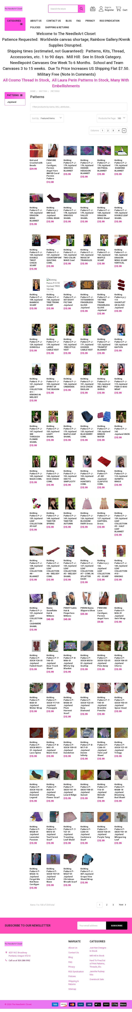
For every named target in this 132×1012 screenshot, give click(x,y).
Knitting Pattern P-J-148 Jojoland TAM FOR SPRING (53, 518)
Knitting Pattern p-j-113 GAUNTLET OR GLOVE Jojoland (120, 301)
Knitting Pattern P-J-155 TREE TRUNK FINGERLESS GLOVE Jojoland (103, 302)
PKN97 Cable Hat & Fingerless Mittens (70, 612)
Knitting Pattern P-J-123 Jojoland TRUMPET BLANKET (103, 344)
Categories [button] (14, 21)
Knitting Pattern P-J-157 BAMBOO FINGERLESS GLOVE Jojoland (87, 301)
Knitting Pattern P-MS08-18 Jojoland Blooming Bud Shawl (119, 791)
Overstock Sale (97, 979)
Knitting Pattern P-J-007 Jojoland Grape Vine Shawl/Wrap (86, 873)
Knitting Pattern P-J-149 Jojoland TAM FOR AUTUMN (70, 518)
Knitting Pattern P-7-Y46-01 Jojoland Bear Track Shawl (53, 662)
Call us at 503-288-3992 (19, 960)
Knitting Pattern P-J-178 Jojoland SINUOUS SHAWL (70, 212)
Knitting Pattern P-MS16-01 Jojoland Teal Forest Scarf (52, 833)
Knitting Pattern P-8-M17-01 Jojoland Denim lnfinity (86, 749)
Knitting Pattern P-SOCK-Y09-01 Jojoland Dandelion (70, 747)
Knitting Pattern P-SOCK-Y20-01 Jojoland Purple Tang (103, 831)
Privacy (90, 21)
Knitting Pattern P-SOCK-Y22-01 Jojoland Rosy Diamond (87, 704)
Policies (35, 27)
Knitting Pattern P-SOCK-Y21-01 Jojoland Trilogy (120, 747)
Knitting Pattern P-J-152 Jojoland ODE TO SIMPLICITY (70, 476)
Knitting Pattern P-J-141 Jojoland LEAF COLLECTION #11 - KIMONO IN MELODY (36, 388)
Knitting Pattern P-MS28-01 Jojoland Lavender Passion (35, 833)
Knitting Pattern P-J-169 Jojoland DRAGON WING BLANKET (36, 214)
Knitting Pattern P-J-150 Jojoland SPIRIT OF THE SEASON (53, 384)
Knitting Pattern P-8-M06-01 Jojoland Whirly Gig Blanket (70, 662)
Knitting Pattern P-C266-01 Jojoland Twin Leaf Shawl (102, 749)
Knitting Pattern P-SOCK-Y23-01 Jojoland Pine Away (103, 660)
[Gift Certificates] (93, 8)
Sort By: (35, 118)
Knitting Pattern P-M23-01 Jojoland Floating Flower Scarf (53, 791)
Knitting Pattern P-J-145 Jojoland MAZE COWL (36, 475)
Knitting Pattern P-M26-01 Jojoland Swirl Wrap (119, 613)
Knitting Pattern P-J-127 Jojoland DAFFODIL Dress (103, 518)
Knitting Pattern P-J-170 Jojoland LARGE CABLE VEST (53, 344)
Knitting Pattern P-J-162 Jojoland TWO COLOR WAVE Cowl (70, 255)
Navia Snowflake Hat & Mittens (52, 612)
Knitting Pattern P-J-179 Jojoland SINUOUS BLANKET (70, 165)
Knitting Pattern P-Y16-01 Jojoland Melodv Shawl (102, 791)
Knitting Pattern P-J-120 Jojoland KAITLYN (120, 343)
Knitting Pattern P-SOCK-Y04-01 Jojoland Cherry (120, 660)
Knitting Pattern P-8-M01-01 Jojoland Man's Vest (53, 747)
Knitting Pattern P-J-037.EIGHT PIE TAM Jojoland (70, 299)
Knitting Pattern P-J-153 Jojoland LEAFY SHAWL (53, 431)
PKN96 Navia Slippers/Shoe (87, 609)
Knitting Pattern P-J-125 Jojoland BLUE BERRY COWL (86, 431)
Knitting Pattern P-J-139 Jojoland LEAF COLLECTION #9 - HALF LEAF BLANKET (120, 522)
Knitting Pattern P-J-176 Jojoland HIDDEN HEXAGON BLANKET (86, 166)
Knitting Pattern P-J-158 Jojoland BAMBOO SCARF (36, 299)
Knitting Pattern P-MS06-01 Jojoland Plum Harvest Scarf (69, 705)
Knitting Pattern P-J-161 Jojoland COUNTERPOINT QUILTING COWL (55, 256)
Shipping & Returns (57, 27)
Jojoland (11, 102)
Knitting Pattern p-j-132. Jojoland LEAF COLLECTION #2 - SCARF (103, 568)
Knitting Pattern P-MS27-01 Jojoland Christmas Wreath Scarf (70, 875)
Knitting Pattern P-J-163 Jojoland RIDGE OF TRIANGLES (86, 255)
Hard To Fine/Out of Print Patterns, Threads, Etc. (97, 963)
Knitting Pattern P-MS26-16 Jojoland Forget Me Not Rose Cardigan (35, 876)
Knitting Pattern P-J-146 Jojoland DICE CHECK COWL (53, 476)
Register (109, 10)
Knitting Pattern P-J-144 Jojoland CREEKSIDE (70, 383)
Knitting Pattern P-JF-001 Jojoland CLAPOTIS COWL (102, 477)
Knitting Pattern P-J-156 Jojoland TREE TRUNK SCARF (53, 299)
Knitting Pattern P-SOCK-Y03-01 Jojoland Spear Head (120, 702)
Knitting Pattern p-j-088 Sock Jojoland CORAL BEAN (53, 212)
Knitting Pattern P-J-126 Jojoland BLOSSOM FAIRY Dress (86, 518)
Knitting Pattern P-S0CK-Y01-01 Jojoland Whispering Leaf (120, 833)
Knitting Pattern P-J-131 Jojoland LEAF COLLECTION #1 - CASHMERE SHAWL (36, 617)
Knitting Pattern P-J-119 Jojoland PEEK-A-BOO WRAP (120, 384)
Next (121, 905)
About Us (36, 21)
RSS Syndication (109, 21)
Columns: (95, 130)
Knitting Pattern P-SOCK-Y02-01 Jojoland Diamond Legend (36, 791)
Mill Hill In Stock (97, 955)
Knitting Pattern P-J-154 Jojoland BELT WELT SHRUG (103, 384)
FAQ (78, 21)
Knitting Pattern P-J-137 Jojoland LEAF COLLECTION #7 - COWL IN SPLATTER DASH (87, 569)
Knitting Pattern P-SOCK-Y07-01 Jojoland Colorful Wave (53, 875)
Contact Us (53, 21)
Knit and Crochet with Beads (36, 163)
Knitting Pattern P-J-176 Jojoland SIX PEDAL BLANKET (103, 165)
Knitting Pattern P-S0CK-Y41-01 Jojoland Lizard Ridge (70, 789)
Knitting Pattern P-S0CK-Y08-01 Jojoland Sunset (86, 789)
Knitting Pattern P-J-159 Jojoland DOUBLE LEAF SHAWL (121, 212)
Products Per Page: (107, 118)
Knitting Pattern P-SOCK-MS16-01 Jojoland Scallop (86, 660)
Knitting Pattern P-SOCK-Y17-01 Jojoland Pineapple (53, 702)
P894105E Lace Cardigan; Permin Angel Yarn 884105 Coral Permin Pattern (53, 169)
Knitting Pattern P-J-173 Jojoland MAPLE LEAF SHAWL (70, 431)
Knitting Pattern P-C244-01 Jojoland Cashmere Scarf (85, 833)
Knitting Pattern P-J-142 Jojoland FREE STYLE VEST (70, 344)
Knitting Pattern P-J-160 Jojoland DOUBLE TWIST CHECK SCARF (36, 258)
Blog (69, 21)
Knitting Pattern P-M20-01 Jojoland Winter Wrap (36, 702)
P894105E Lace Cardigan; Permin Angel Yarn (103, 613)
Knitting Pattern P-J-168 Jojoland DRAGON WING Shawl (103, 212)
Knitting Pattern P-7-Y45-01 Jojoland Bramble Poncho (103, 704)
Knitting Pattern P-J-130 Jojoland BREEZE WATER (103, 431)
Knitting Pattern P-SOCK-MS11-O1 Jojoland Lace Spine (36, 747)
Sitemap (72, 989)
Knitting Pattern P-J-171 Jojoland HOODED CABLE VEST (86, 344)
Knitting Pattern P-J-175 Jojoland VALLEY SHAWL (86, 212)
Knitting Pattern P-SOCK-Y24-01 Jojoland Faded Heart (36, 660)
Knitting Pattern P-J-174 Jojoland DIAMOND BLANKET (120, 165)
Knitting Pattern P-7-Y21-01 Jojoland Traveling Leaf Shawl (70, 833)
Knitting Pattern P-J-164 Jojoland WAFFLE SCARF (103, 255)
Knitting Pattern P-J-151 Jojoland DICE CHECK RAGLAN (86, 384)
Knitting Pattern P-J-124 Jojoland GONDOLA (36, 343)
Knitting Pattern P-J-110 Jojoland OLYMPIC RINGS (120, 476)
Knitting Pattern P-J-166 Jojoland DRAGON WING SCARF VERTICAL (120, 256)
